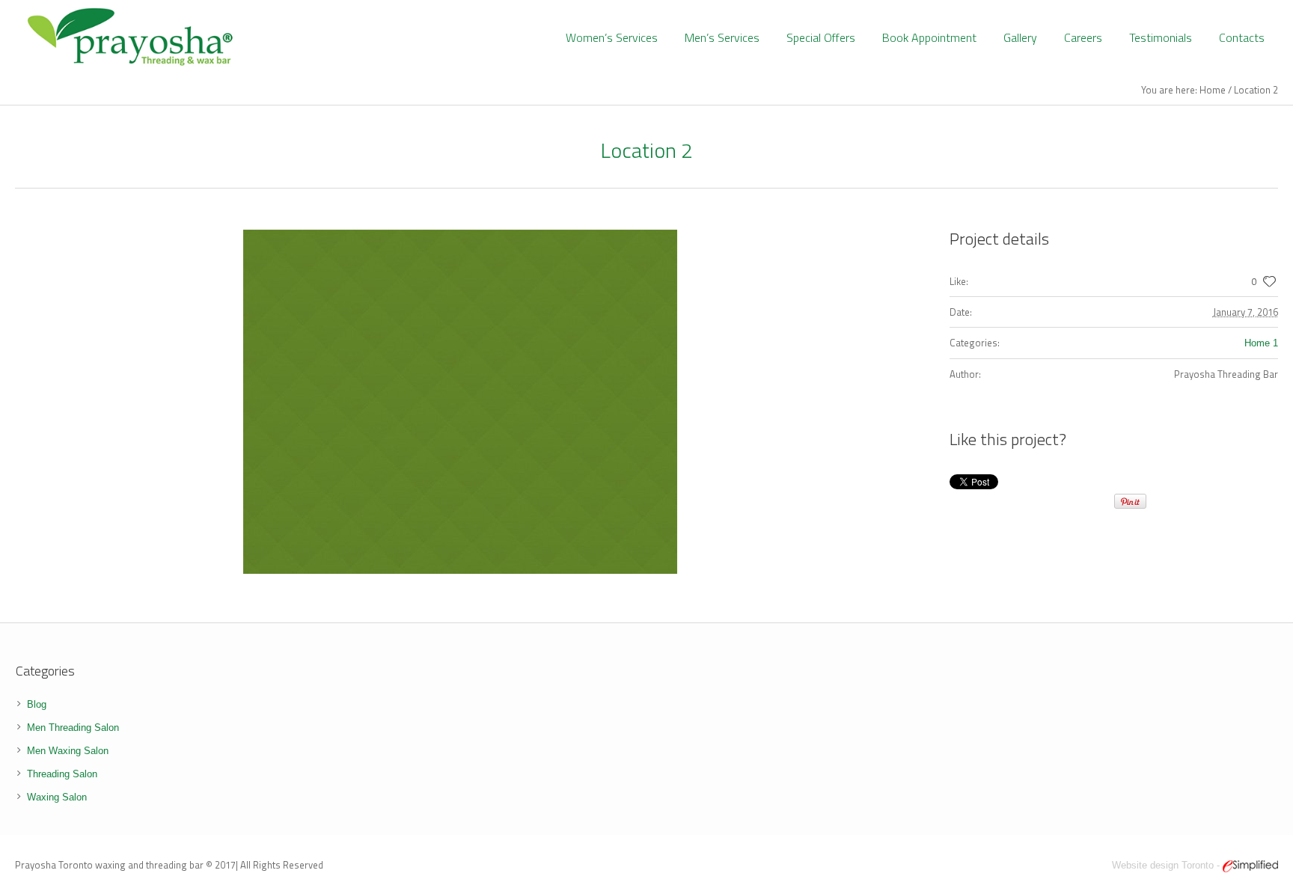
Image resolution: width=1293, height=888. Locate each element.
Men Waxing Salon (67, 750)
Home (1212, 89)
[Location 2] (460, 402)
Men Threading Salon (73, 727)
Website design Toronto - (1167, 865)
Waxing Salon (57, 797)
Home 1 (1261, 343)
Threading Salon (62, 774)
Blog (36, 704)
